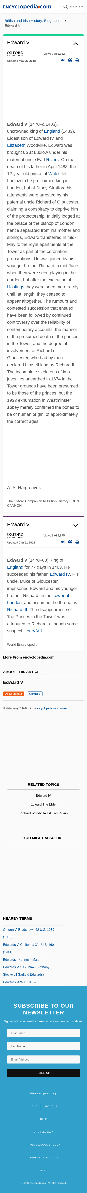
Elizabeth (16, 145)
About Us (51, 1106)
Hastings (15, 286)
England (52, 131)
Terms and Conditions (43, 1157)
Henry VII (32, 630)
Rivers (52, 159)
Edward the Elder (44, 804)
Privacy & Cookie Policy (43, 1145)
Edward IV (60, 574)
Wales (54, 173)
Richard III (17, 609)
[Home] (27, 6)
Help (43, 1119)
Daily (43, 1170)
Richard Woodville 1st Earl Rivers (43, 813)
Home (33, 1106)
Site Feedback (43, 1132)
